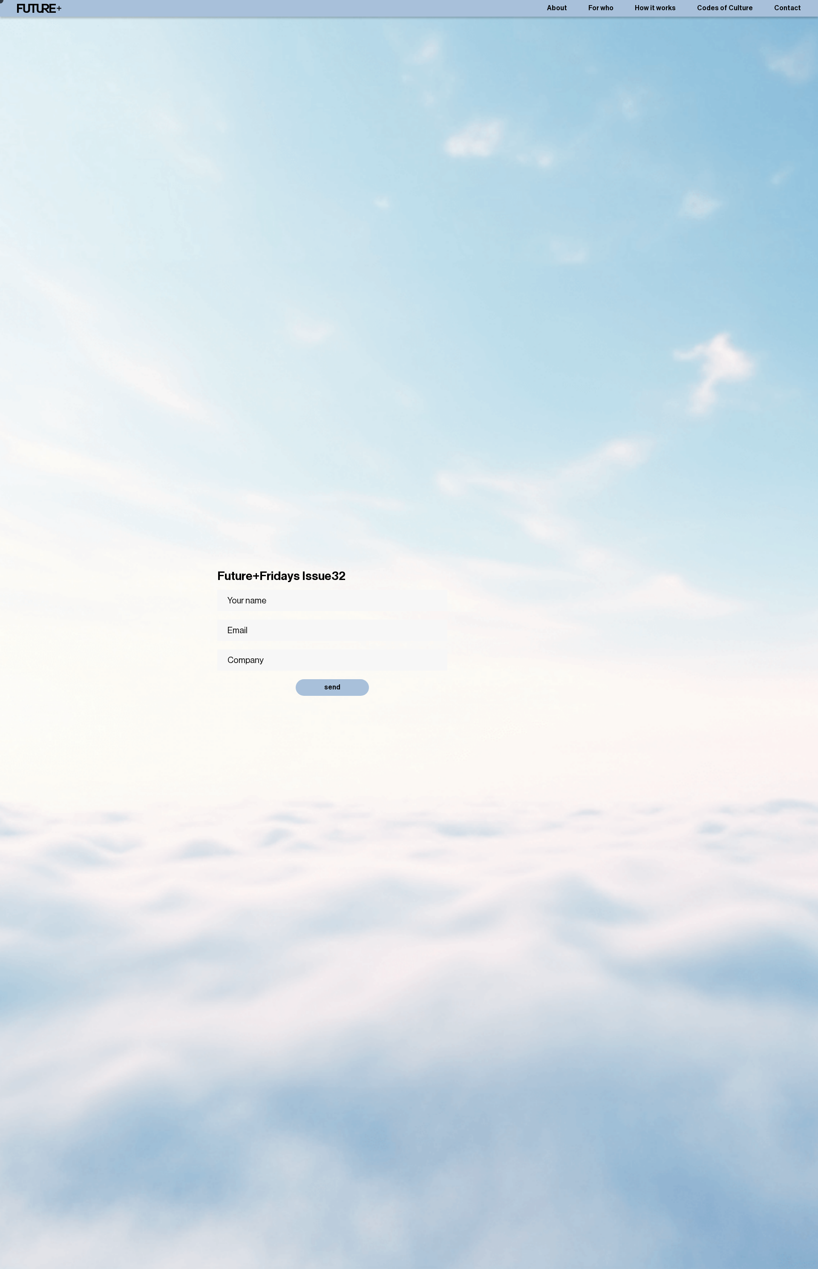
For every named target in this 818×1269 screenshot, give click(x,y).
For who (601, 8)
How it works (655, 8)
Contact (787, 8)
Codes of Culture (725, 8)
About (557, 8)
